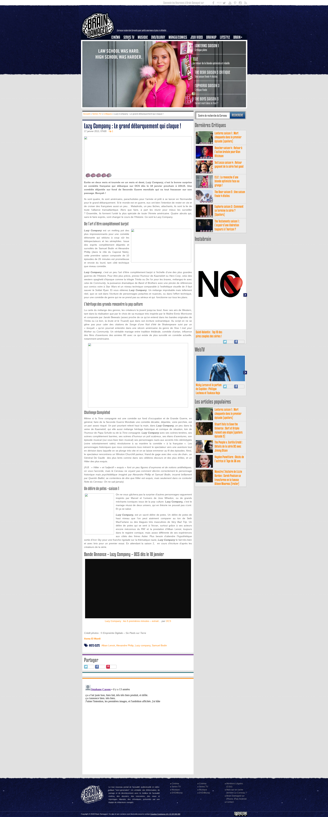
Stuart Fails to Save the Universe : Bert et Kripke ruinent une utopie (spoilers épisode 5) (229, 430)
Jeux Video (196, 37)
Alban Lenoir (108, 645)
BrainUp (211, 37)
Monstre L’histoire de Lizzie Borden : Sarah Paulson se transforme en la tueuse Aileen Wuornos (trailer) (228, 478)
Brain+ (237, 37)
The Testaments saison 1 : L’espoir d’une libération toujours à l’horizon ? (227, 225)
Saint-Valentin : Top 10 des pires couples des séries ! (209, 334)
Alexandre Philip (125, 645)
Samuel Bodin (159, 645)
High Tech (226, 55)
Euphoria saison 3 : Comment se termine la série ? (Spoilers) (229, 211)
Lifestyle (225, 37)
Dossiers (117, 49)
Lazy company (143, 645)
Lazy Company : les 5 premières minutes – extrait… (133, 621)
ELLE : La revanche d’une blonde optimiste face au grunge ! (227, 181)
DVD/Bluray (158, 37)
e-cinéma (117, 55)
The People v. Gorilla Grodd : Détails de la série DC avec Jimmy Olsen (229, 446)
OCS (168, 621)
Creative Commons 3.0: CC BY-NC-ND (165, 814)
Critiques (117, 43)
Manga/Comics (178, 37)
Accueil (86, 114)
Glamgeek (226, 49)
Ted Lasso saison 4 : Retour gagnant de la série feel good (229, 165)
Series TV (129, 37)
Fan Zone (239, 43)
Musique (143, 37)
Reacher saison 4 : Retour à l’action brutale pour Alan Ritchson (228, 152)
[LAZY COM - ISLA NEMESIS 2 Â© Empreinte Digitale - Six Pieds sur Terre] (138, 375)
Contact (230, 802)
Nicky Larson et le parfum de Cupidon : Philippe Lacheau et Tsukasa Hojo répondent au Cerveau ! (209, 391)
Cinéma (115, 37)
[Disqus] (138, 726)
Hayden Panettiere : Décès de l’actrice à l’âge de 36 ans (229, 459)
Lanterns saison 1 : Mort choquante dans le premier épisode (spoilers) (228, 137)
